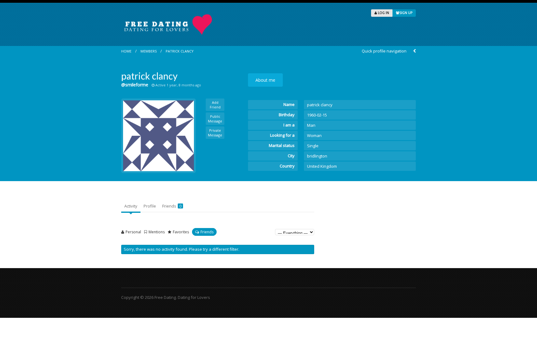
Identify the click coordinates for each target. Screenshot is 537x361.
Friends (171, 206)
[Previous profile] (414, 51)
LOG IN (383, 13)
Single (313, 146)
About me (265, 80)
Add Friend (215, 104)
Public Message (215, 118)
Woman (314, 135)
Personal (133, 232)
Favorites (181, 232)
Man (311, 125)
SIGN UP (405, 13)
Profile (150, 206)
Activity (130, 206)
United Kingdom (322, 166)
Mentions (157, 232)
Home (126, 51)
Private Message (215, 132)
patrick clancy (180, 51)
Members (148, 51)
